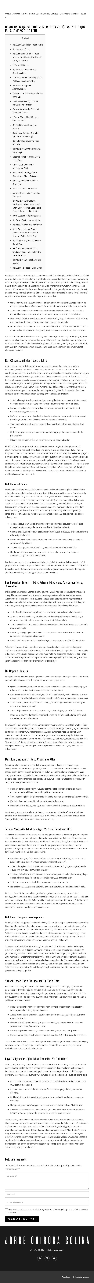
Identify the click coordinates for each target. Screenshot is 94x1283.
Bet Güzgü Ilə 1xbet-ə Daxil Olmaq (27, 267)
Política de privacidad (81, 1277)
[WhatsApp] (39, 1258)
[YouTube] (54, 1258)
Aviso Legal (66, 1277)
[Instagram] (47, 1258)
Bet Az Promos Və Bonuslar (24, 188)
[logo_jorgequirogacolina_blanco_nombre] (47, 1240)
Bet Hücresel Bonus (21, 49)
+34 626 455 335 (37, 1250)
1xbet (45, 598)
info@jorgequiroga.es (55, 1250)
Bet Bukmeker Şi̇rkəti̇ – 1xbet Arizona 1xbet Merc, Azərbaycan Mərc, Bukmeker (27, 57)
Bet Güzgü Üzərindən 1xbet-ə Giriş (27, 44)
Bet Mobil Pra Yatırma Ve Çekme (27, 224)
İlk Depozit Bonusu (20, 65)
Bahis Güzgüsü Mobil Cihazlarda (26, 215)
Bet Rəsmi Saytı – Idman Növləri (26, 220)
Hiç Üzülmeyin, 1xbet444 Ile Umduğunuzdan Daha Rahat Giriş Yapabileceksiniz (26, 252)
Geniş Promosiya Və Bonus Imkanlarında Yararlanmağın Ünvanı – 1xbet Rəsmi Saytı (25, 233)
